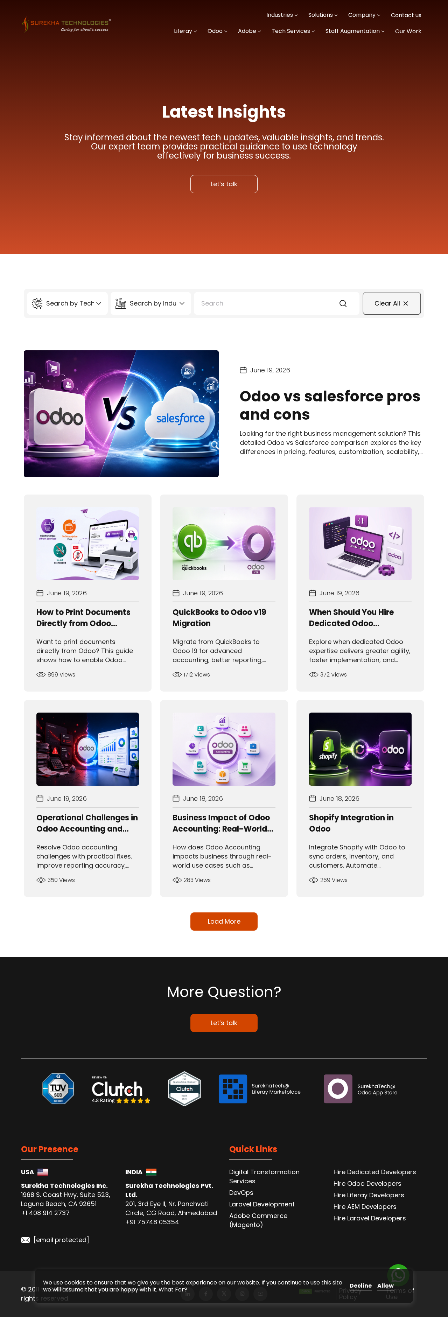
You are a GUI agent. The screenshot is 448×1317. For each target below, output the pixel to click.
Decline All (361, 1286)
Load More (224, 921)
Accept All (385, 1286)
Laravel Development (262, 1204)
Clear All (387, 303)
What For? (173, 1290)
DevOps (241, 1192)
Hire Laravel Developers (370, 1218)
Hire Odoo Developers (367, 1183)
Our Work (408, 31)
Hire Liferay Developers (369, 1195)
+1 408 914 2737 (45, 1213)
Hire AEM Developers (365, 1206)
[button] (343, 303)
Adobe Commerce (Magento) (258, 1220)
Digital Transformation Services (264, 1176)
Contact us (406, 15)
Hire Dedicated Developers (375, 1172)
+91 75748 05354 (152, 1222)
